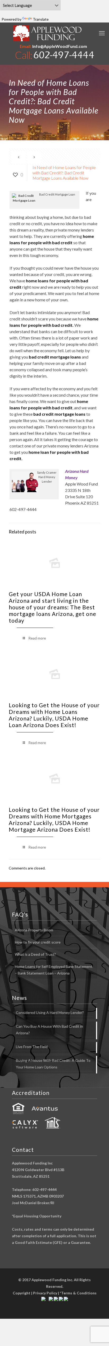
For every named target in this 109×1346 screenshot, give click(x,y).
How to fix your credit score (38, 942)
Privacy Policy (45, 1293)
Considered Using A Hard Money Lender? (50, 1012)
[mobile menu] (101, 33)
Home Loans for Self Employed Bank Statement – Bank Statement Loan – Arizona (54, 969)
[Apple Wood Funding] (47, 33)
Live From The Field (32, 1046)
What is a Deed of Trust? (35, 954)
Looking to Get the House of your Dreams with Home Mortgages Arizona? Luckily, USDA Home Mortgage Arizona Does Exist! (54, 819)
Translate (41, 19)
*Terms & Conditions (78, 1293)
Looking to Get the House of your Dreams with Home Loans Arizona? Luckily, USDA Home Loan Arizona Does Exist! (54, 715)
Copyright (21, 1293)
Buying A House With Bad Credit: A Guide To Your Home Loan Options (53, 1063)
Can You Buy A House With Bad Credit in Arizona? (49, 1029)
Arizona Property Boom (34, 930)
